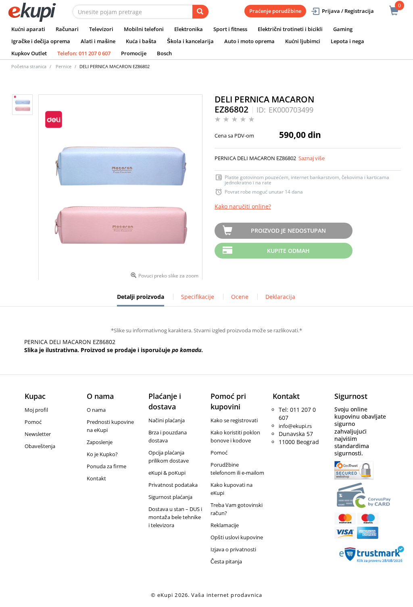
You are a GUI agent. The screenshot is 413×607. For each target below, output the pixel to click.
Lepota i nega (347, 41)
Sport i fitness (230, 29)
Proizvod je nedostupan (288, 230)
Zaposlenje (100, 442)
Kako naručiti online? (243, 206)
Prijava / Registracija (348, 11)
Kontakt (96, 478)
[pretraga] (200, 12)
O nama (96, 409)
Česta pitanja (226, 561)
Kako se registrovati (234, 420)
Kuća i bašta (141, 41)
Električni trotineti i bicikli (290, 29)
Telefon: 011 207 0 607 (84, 53)
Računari (67, 29)
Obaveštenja (40, 446)
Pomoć (33, 422)
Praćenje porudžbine (275, 11)
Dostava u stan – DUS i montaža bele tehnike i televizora (175, 517)
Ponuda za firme (106, 466)
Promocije (133, 53)
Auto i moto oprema (249, 41)
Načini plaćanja (166, 420)
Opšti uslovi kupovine (237, 537)
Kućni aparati (28, 29)
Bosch (164, 53)
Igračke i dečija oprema (40, 41)
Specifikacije (197, 296)
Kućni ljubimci (302, 41)
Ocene (239, 296)
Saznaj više (311, 158)
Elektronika (188, 29)
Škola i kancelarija (190, 41)
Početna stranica (28, 66)
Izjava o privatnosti (233, 549)
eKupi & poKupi (167, 472)
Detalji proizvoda (140, 300)
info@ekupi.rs (295, 426)
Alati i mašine (98, 41)
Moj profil (36, 409)
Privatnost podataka (173, 484)
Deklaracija (280, 296)
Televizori (101, 29)
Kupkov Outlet (29, 53)
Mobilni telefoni (144, 29)
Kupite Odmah (288, 250)
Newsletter (38, 434)
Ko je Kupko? (102, 454)
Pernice (63, 66)
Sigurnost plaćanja (170, 497)
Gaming (343, 29)
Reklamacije (225, 525)
